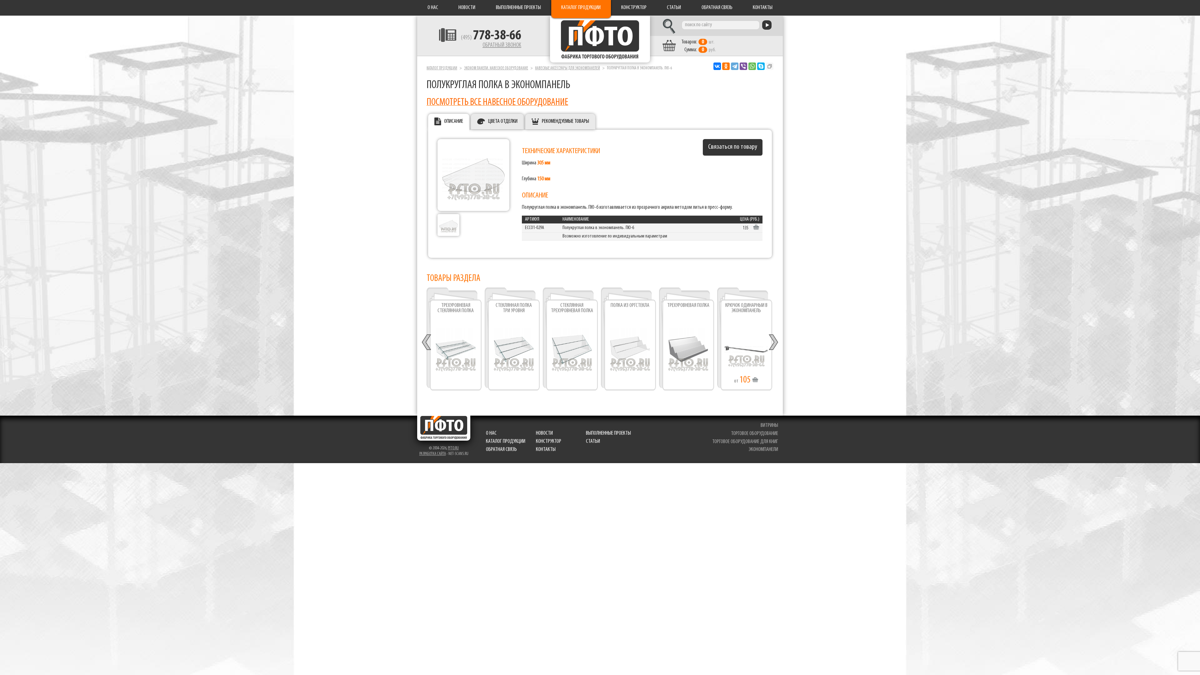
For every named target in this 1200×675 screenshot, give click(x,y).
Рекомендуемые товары (565, 121)
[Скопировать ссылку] (769, 66)
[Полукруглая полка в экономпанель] (473, 175)
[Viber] (743, 66)
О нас (433, 8)
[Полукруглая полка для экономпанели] (448, 225)
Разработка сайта (432, 454)
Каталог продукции (581, 8)
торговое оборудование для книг (745, 442)
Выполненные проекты (518, 8)
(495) (491, 38)
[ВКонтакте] (717, 66)
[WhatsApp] (752, 66)
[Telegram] (734, 66)
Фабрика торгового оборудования (600, 39)
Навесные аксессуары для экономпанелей (567, 68)
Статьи (674, 8)
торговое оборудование (754, 434)
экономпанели (763, 449)
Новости (466, 8)
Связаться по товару (732, 147)
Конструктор (634, 8)
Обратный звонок (501, 45)
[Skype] (761, 66)
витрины (769, 425)
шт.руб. (698, 46)
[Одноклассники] (726, 66)
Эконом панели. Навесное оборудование (496, 68)
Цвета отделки (503, 121)
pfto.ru (453, 448)
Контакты (762, 8)
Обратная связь (717, 8)
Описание (453, 121)
